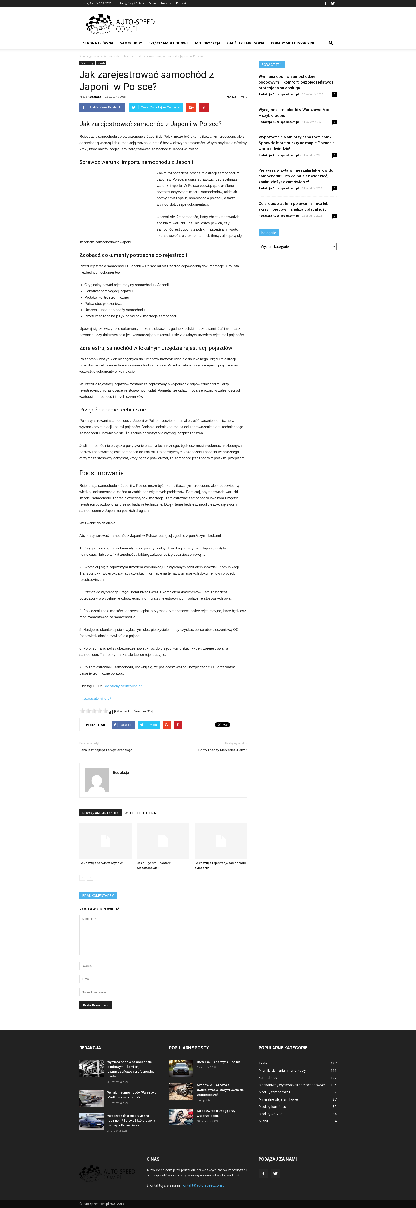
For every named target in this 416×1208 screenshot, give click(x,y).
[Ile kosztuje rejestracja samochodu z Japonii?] (221, 841)
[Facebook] (325, 3)
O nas (152, 3)
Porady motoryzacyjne (293, 43)
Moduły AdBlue (270, 1113)
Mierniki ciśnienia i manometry (282, 1070)
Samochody (131, 43)
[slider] (93, 711)
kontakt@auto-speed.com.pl (203, 1185)
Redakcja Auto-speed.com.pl (279, 94)
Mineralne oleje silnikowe (278, 1099)
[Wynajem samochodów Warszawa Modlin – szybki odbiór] (91, 1098)
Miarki (263, 1121)
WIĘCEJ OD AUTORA (140, 813)
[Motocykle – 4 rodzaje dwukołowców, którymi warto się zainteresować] (181, 1091)
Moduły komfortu (272, 1106)
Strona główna (98, 43)
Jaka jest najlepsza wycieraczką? (105, 750)
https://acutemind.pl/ (95, 698)
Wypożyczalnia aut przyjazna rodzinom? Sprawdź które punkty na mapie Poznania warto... (131, 1120)
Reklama (166, 3)
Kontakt (181, 3)
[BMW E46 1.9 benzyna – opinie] (181, 1068)
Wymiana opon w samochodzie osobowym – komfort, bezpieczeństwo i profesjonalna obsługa (296, 82)
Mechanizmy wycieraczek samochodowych (292, 1085)
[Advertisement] (249, 24)
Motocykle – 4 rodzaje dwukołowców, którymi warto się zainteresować (220, 1090)
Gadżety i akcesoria (245, 43)
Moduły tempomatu (274, 1092)
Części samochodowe (168, 43)
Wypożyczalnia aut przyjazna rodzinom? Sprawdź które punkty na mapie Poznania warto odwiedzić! (297, 143)
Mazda (101, 63)
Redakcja (94, 96)
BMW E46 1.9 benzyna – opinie (218, 1062)
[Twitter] (333, 3)
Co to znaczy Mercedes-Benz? (222, 750)
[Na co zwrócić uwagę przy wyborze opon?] (181, 1117)
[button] (331, 43)
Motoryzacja (208, 43)
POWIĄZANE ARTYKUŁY (100, 813)
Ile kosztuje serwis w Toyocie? (101, 863)
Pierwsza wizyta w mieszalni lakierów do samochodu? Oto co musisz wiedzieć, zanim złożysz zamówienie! (296, 176)
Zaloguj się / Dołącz (132, 3)
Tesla (263, 1063)
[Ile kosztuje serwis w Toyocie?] (105, 841)
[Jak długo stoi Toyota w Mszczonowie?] (163, 841)
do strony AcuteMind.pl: (123, 686)
